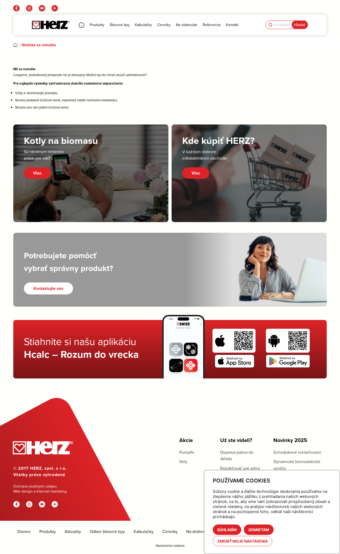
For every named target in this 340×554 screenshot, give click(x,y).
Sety (183, 461)
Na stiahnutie (198, 531)
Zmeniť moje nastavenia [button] (242, 541)
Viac (37, 173)
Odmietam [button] (258, 529)
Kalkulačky (144, 531)
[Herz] (50, 25)
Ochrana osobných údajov (34, 486)
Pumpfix (186, 452)
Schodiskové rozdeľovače (297, 452)
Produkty (47, 531)
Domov (24, 531)
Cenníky (170, 531)
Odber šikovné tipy (107, 531)
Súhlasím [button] (227, 529)
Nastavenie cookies (170, 545)
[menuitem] (81, 25)
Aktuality (73, 531)
